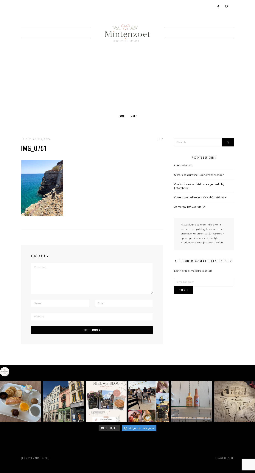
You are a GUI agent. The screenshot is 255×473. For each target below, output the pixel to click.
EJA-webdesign (224, 458)
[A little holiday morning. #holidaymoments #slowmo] (20, 401)
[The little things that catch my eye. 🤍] (191, 401)
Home (121, 116)
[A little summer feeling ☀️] (148, 401)
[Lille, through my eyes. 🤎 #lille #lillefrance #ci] (63, 401)
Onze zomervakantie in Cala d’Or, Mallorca (200, 197)
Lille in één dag (183, 165)
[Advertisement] (127, 82)
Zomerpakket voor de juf (189, 206)
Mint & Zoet (43, 458)
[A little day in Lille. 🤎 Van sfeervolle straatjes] (106, 401)
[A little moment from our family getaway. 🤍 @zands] (234, 401)
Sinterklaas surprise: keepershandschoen (199, 174)
